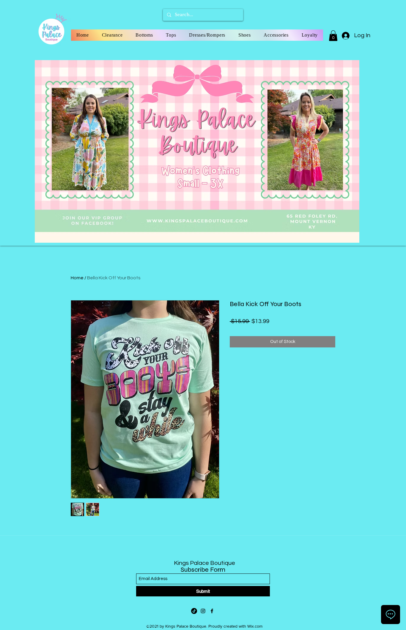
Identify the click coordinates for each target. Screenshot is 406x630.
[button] (333, 35)
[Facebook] (212, 611)
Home (77, 277)
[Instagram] (203, 611)
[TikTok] (194, 611)
